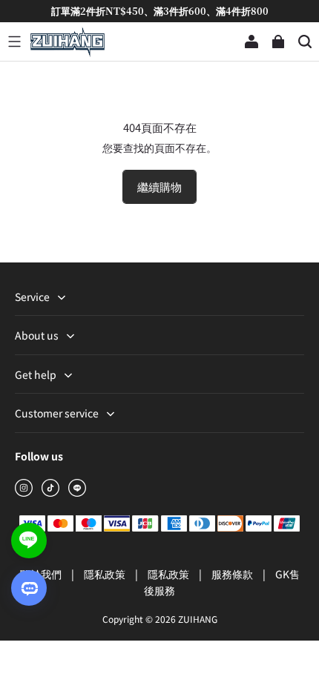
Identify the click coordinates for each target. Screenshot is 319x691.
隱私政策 (106, 573)
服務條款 (233, 573)
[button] (14, 41)
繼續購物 (159, 186)
